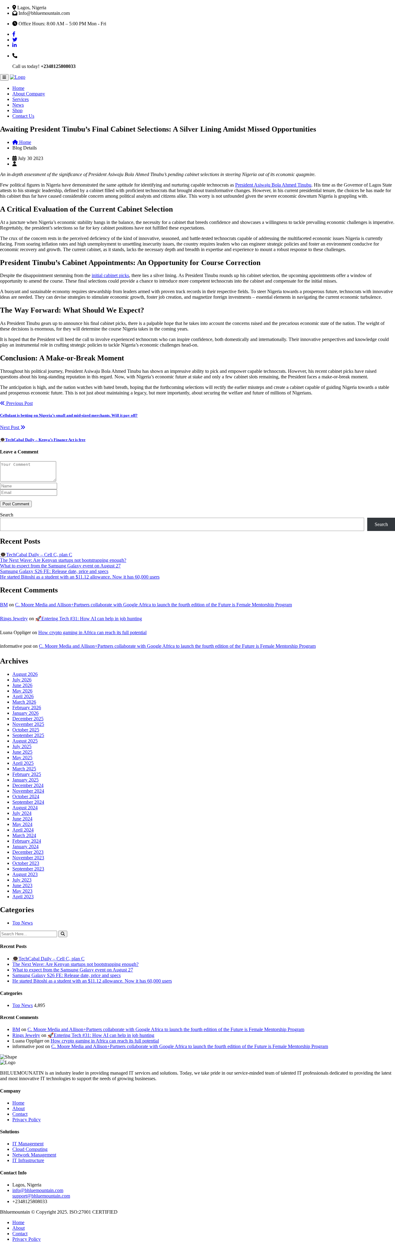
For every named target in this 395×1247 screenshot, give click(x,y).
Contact (19, 1114)
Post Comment (15, 504)
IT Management (28, 1143)
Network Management (34, 1154)
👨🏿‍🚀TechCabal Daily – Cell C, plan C (36, 554)
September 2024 (28, 802)
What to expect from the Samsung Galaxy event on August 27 (60, 565)
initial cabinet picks (110, 275)
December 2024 (28, 785)
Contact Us (23, 116)
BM (4, 604)
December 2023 (28, 852)
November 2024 (28, 791)
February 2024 (26, 841)
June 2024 (22, 818)
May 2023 (22, 891)
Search (6, 514)
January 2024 (25, 846)
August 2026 (25, 674)
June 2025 (22, 752)
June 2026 (22, 685)
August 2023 (25, 874)
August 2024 (25, 807)
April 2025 (23, 763)
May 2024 (22, 824)
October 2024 (25, 796)
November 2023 (28, 857)
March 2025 (24, 768)
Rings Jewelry (14, 618)
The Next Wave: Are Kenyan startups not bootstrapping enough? (63, 560)
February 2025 (26, 774)
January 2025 (25, 779)
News (18, 104)
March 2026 (24, 702)
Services (20, 99)
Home (18, 88)
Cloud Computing (30, 1149)
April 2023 (23, 896)
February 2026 (26, 707)
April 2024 (23, 829)
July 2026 (21, 679)
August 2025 (25, 741)
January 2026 (25, 713)
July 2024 (21, 813)
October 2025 (25, 729)
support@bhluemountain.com (41, 1196)
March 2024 (24, 835)
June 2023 (22, 885)
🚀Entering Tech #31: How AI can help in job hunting (88, 618)
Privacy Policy (26, 1119)
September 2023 (28, 868)
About (18, 1108)
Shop (17, 110)
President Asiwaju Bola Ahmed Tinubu (273, 184)
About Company (28, 93)
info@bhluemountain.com (37, 1190)
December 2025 (28, 718)
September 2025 (28, 735)
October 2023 (25, 863)
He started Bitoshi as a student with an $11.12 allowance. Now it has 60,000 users (80, 576)
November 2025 (28, 724)
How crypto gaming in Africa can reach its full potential (92, 632)
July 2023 (21, 880)
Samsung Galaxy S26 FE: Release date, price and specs (54, 571)
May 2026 (22, 690)
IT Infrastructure (28, 1160)
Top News (22, 922)
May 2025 (22, 757)
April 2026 (23, 696)
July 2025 (21, 746)
